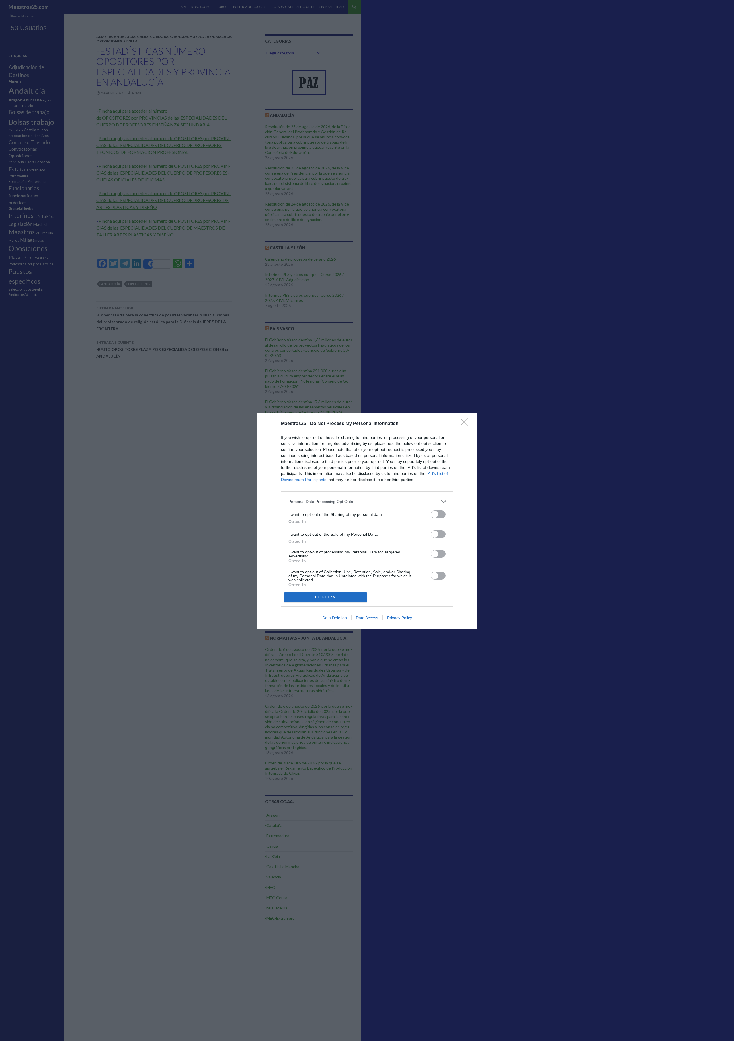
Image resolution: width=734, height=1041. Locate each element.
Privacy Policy (399, 617)
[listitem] (367, 502)
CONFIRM (325, 597)
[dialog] (367, 521)
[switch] (438, 514)
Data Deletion (334, 617)
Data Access (367, 617)
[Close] (466, 423)
